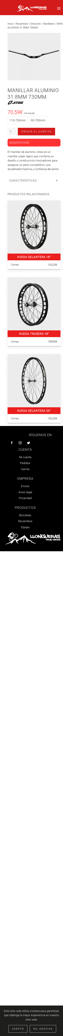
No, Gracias (43, 1028)
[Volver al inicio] (31, 8)
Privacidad (25, 498)
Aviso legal (25, 492)
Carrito (25, 469)
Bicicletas (25, 515)
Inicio (10, 23)
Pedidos (25, 463)
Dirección (35, 23)
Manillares (48, 23)
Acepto (18, 1028)
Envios (25, 486)
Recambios (22, 23)
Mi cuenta (25, 457)
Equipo (25, 527)
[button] (58, 8)
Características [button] (23, 180)
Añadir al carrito (36, 131)
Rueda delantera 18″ (34, 257)
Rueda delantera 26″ (34, 410)
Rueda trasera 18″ (34, 333)
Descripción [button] (19, 142)
